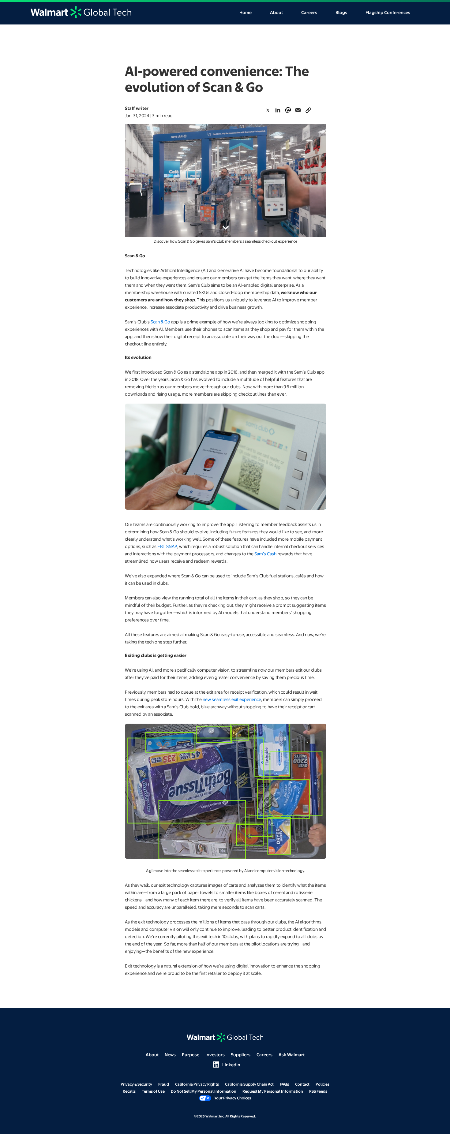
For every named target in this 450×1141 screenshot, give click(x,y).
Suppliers (240, 1054)
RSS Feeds (318, 1091)
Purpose (190, 1054)
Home (245, 12)
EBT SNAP (167, 546)
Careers (309, 12)
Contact (302, 1084)
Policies (322, 1084)
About (276, 12)
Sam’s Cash (265, 553)
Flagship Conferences (388, 12)
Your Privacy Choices (232, 1098)
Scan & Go (160, 322)
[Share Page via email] (298, 110)
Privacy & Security (136, 1084)
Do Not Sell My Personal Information (203, 1091)
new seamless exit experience (232, 699)
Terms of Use (153, 1091)
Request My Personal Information (272, 1091)
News (170, 1054)
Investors (215, 1054)
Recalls (129, 1091)
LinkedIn (225, 1064)
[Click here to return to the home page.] (81, 12)
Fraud (163, 1084)
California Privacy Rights (197, 1084)
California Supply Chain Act (249, 1084)
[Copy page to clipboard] (308, 109)
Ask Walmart (292, 1054)
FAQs (284, 1084)
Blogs (341, 12)
